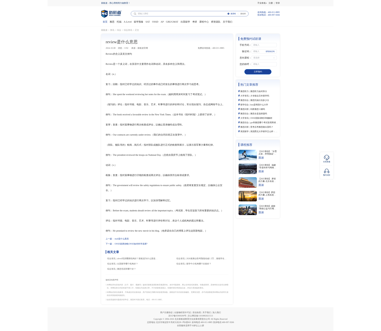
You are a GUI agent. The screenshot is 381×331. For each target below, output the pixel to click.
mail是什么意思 (122, 239)
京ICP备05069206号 (177, 316)
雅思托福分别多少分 (259, 100)
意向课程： (246, 57)
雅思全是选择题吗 (258, 114)
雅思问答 (244, 109)
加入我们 (217, 312)
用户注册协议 (166, 312)
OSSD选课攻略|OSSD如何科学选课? (131, 244)
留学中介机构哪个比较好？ (198, 264)
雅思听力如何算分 (258, 91)
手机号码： (246, 45)
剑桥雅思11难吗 (257, 109)
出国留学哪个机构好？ (127, 264)
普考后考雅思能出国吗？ (261, 127)
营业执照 (197, 312)
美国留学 (244, 131)
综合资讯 (128, 30)
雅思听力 (244, 91)
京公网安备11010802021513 (200, 316)
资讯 (112, 30)
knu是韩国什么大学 (259, 105)
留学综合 (244, 105)
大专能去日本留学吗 (259, 96)
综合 (119, 30)
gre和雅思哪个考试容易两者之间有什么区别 (270, 122)
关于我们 (207, 312)
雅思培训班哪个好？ (126, 269)
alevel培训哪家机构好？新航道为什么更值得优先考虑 (141, 258)
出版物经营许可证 (183, 312)
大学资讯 (244, 96)
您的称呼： (246, 64)
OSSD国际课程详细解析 (261, 118)
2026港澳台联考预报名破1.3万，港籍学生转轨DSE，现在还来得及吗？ (218, 258)
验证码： (247, 51)
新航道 (104, 30)
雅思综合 (244, 100)
